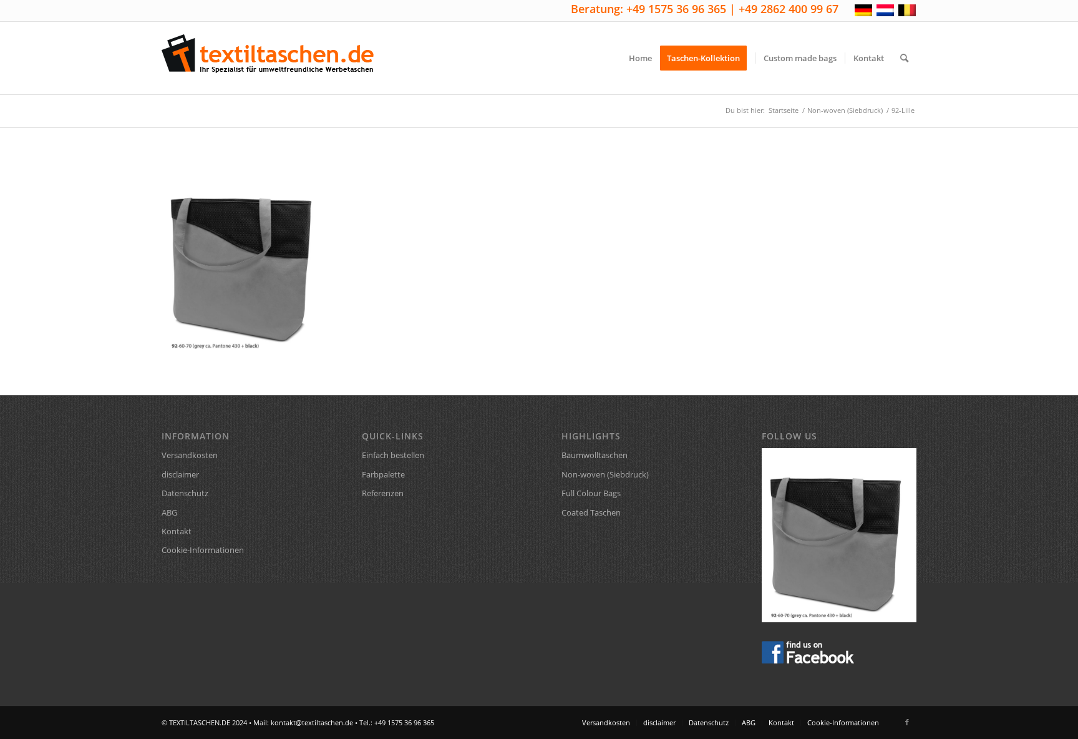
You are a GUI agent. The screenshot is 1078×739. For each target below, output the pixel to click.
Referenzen (383, 493)
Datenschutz (185, 493)
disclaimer (180, 474)
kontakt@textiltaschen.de (312, 722)
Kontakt (177, 531)
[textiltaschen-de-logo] (268, 58)
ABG (169, 512)
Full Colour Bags (591, 493)
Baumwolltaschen (594, 455)
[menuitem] (640, 58)
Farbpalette (383, 474)
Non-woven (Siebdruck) (605, 474)
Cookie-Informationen (203, 549)
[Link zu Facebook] (907, 722)
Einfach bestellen (393, 455)
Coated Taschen (591, 512)
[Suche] (904, 58)
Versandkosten (190, 455)
